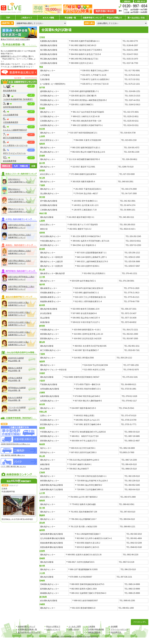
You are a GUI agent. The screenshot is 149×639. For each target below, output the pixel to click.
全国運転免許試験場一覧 (27, 629)
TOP (8, 18)
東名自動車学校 (9, 91)
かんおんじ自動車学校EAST (15, 130)
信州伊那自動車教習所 (12, 107)
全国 (33, 166)
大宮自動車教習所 (10, 122)
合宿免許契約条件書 (96, 629)
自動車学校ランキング (92, 18)
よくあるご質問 (74, 626)
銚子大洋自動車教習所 (12, 138)
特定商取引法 (116, 632)
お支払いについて (53, 629)
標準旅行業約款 (94, 632)
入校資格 (91, 626)
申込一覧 (26, 56)
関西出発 (6, 166)
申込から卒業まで (114, 18)
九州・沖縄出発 (21, 166)
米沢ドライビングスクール (14, 153)
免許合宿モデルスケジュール (29, 632)
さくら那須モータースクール (15, 145)
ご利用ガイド (26, 18)
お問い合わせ (140, 1)
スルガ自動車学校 (10, 115)
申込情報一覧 (70, 18)
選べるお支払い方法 (136, 18)
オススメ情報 (48, 18)
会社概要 (126, 1)
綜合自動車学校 (9, 161)
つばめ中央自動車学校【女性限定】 (18, 99)
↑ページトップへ (139, 622)
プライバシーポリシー (119, 629)
